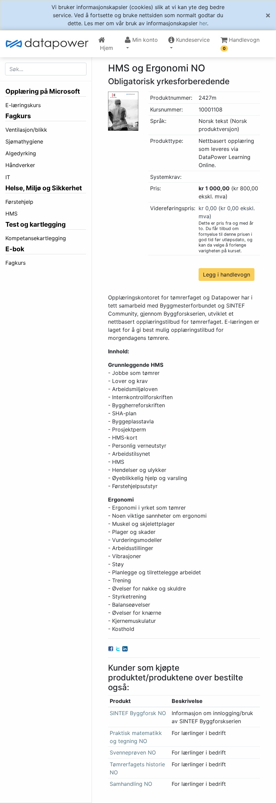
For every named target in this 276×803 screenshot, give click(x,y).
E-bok (14, 249)
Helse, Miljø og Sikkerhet (43, 188)
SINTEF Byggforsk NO (138, 713)
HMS (11, 213)
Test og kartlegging (35, 224)
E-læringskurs (23, 105)
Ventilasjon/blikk (26, 129)
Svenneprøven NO (133, 752)
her (203, 23)
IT (7, 177)
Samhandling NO (131, 783)
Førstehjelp (19, 201)
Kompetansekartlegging (35, 238)
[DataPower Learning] (49, 43)
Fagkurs (18, 116)
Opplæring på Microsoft (42, 91)
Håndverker (20, 165)
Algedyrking (20, 153)
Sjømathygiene (24, 141)
